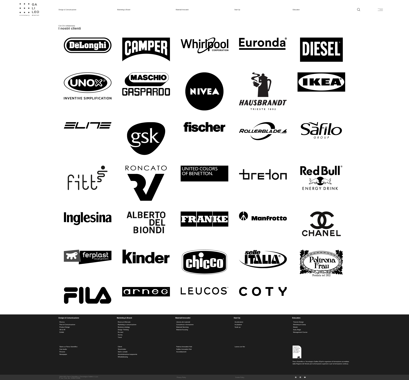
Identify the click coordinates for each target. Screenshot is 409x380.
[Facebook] (296, 377)
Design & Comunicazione (67, 10)
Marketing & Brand (123, 10)
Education (296, 10)
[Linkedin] (300, 377)
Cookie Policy (239, 377)
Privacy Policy (181, 377)
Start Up (237, 10)
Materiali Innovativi (182, 10)
